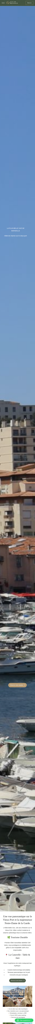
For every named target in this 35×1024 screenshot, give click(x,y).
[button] (29, 3)
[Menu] (3, 3)
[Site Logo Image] (12, 2)
